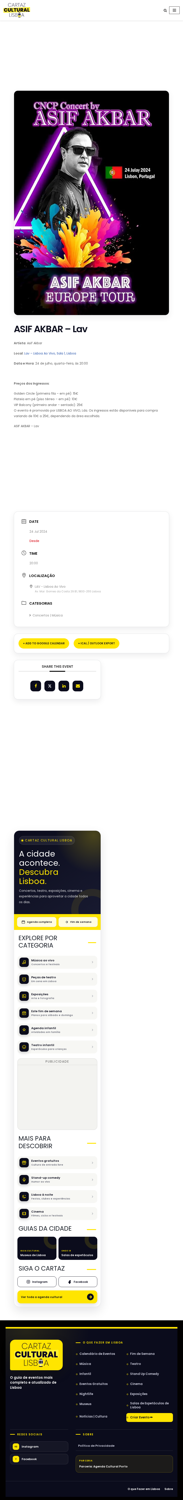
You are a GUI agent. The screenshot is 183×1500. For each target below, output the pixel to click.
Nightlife (86, 1394)
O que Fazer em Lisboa (144, 1489)
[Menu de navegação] (174, 10)
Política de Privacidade (96, 1446)
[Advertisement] (91, 51)
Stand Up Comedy (144, 1374)
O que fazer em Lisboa (103, 1342)
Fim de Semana (142, 1354)
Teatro (135, 1364)
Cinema (136, 1384)
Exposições (139, 1394)
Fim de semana (80, 922)
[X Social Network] (49, 686)
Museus (85, 1404)
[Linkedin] (63, 686)
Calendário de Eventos (97, 1354)
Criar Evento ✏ (141, 1417)
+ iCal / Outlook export (96, 643)
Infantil (85, 1374)
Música (85, 1364)
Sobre (88, 1434)
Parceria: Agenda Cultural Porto (103, 1466)
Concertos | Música (48, 615)
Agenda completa (39, 922)
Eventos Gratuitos (93, 1384)
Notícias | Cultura (93, 1416)
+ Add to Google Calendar (44, 643)
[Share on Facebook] (35, 686)
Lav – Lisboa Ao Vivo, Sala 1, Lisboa (50, 353)
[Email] (78, 686)
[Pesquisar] (165, 10)
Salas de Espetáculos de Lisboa (149, 1405)
